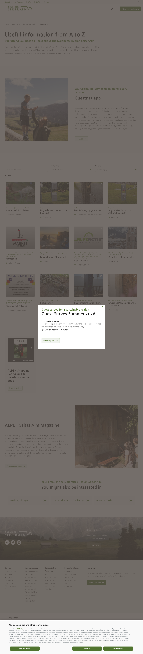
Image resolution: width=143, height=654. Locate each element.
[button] (133, 624)
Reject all (87, 648)
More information (25, 648)
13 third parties (21, 629)
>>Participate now (50, 340)
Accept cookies (118, 648)
